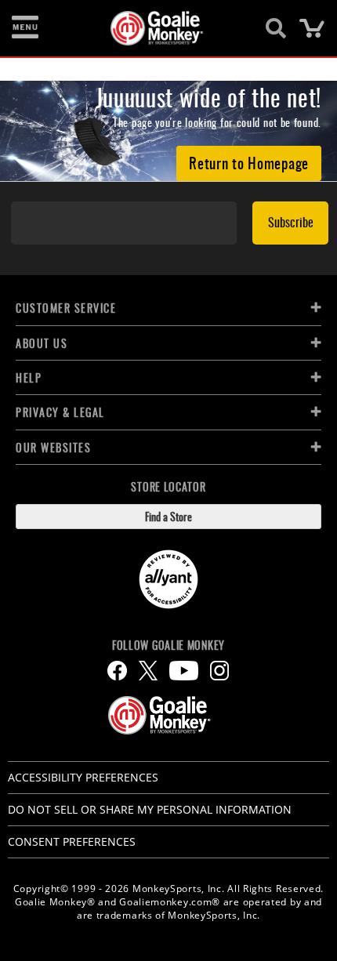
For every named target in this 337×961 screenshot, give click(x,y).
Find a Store (168, 516)
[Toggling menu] (25, 28)
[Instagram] (219, 670)
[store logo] (159, 28)
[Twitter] (148, 670)
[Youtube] (183, 670)
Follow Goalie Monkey (168, 645)
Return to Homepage (249, 162)
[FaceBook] (117, 670)
